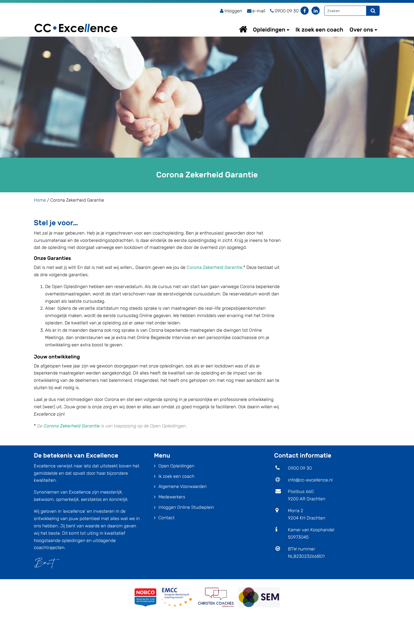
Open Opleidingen (176, 466)
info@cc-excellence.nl (310, 480)
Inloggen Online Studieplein (186, 507)
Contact (166, 517)
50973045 (298, 537)
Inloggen (233, 11)
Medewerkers (171, 496)
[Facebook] (305, 10)
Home (248, 29)
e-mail (258, 11)
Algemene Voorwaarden (182, 486)
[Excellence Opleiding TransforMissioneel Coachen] (76, 21)
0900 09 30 (300, 468)
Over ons (361, 29)
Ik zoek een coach (319, 29)
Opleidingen (269, 29)
